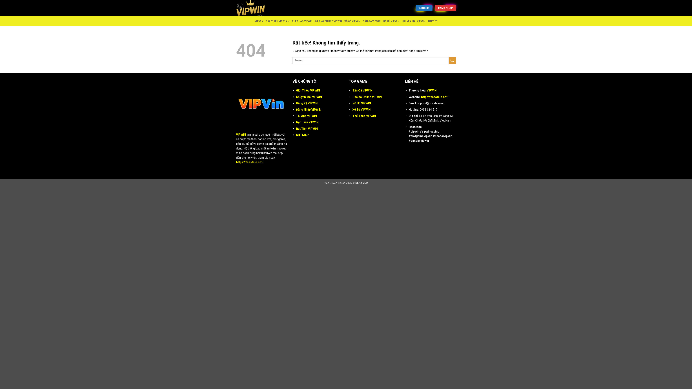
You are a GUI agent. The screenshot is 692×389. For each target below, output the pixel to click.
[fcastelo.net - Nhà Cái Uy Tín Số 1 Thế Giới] (254, 8)
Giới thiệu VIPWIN (276, 21)
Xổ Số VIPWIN (352, 21)
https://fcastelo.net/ (249, 162)
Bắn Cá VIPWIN (372, 21)
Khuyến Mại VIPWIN (413, 21)
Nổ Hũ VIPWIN (391, 21)
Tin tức (432, 21)
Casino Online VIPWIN (328, 21)
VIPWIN (259, 21)
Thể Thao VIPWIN (302, 21)
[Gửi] (452, 60)
